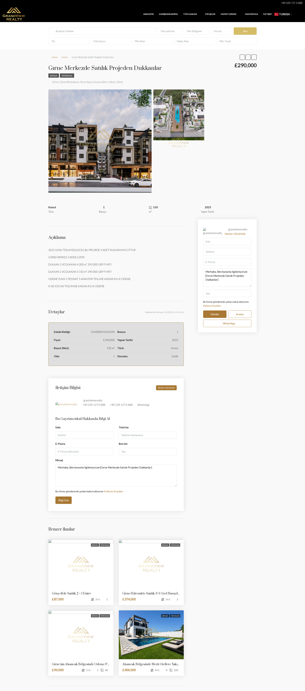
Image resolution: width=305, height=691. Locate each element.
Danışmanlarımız (168, 14)
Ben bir (123, 443)
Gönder (214, 314)
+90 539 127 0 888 (94, 404)
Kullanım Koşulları (113, 491)
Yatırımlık (67, 75)
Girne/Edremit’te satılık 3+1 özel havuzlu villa (154, 594)
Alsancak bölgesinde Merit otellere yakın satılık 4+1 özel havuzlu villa (171, 664)
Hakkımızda (251, 14)
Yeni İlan (104, 545)
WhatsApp (143, 404)
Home (55, 57)
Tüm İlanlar (190, 14)
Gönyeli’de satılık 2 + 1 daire (71, 594)
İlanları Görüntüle (166, 387)
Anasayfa (148, 14)
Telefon (124, 427)
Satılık (53, 75)
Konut (64, 57)
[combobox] (169, 31)
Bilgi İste (63, 500)
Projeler (210, 14)
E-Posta (60, 443)
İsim (58, 427)
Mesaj (59, 460)
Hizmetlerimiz (229, 14)
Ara (245, 31)
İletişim (267, 14)
